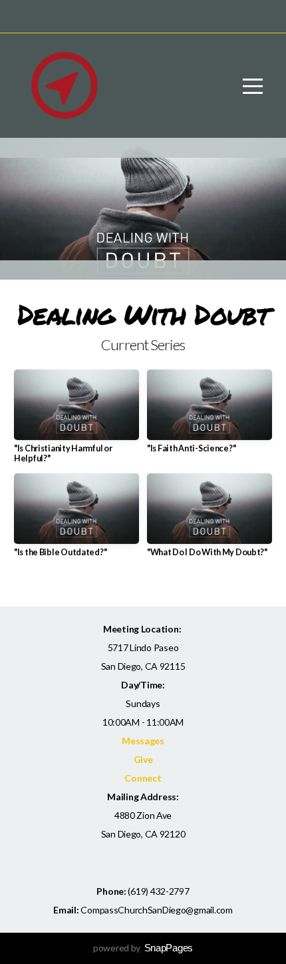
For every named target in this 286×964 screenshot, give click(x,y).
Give (143, 759)
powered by (143, 947)
